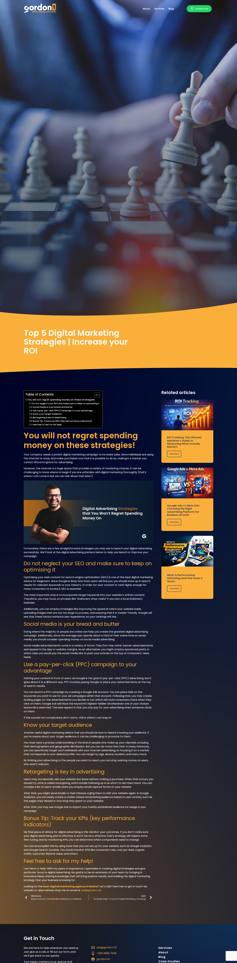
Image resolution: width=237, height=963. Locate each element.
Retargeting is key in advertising (49, 417)
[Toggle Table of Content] (95, 395)
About (146, 8)
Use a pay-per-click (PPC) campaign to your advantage (63, 410)
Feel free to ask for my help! (47, 424)
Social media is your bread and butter (53, 407)
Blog (171, 8)
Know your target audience (47, 413)
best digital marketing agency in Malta (70, 886)
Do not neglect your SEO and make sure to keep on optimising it (65, 403)
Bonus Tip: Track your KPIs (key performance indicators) (62, 421)
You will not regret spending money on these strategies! (61, 399)
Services (159, 8)
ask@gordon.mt (91, 890)
